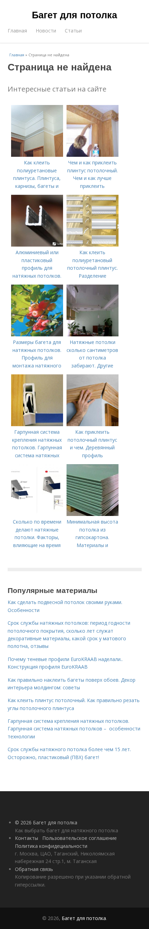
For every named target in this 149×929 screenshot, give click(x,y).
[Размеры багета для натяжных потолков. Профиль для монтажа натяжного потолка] (37, 334)
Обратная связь (34, 869)
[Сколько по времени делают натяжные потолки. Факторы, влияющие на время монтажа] (37, 514)
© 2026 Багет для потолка (46, 822)
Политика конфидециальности (51, 846)
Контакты (26, 838)
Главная (17, 30)
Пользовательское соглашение (79, 838)
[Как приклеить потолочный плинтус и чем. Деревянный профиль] (93, 424)
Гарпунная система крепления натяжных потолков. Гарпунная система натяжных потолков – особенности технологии (74, 729)
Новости (46, 30)
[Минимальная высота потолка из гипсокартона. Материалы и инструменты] (93, 514)
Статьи (73, 30)
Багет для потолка (74, 14)
